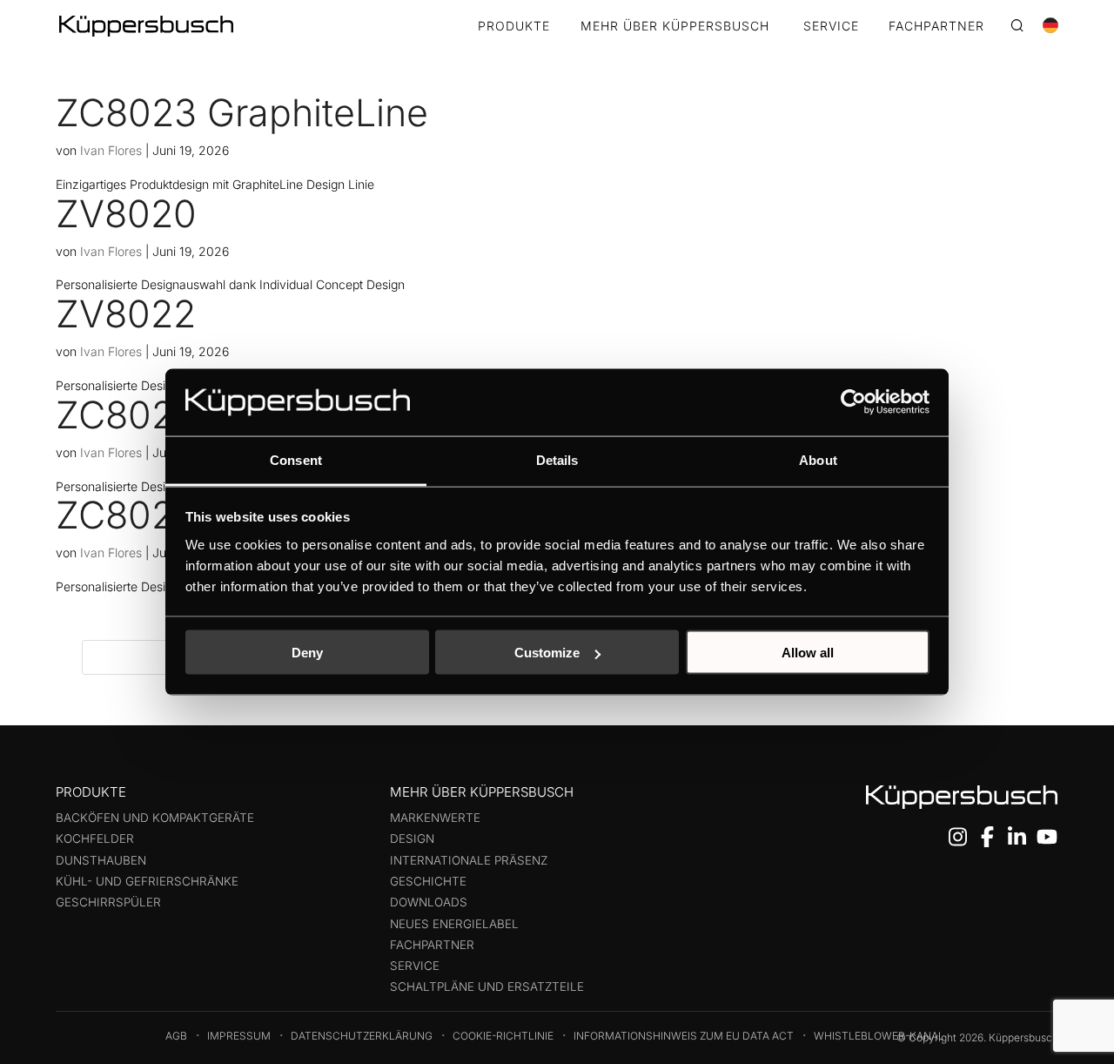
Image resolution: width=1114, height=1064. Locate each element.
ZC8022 (126, 414)
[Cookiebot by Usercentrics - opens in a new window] (853, 402)
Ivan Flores (111, 150)
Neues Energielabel (454, 924)
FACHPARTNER (936, 26)
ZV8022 (126, 313)
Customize (547, 652)
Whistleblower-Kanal (879, 1035)
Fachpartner (432, 945)
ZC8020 (127, 514)
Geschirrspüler (108, 902)
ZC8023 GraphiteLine (242, 112)
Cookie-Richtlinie (503, 1035)
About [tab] (818, 459)
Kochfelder (95, 838)
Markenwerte (435, 818)
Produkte (514, 26)
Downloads (428, 902)
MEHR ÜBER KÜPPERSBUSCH (674, 26)
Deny (307, 652)
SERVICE (831, 26)
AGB (176, 1035)
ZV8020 (126, 213)
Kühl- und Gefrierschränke (147, 881)
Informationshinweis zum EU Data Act (684, 1035)
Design (412, 838)
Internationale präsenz (468, 860)
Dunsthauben (101, 860)
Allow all (808, 652)
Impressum (239, 1035)
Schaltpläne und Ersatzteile (487, 986)
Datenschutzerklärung (362, 1035)
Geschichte (428, 881)
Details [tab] (557, 459)
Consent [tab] (296, 459)
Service (415, 966)
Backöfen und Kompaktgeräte (155, 818)
